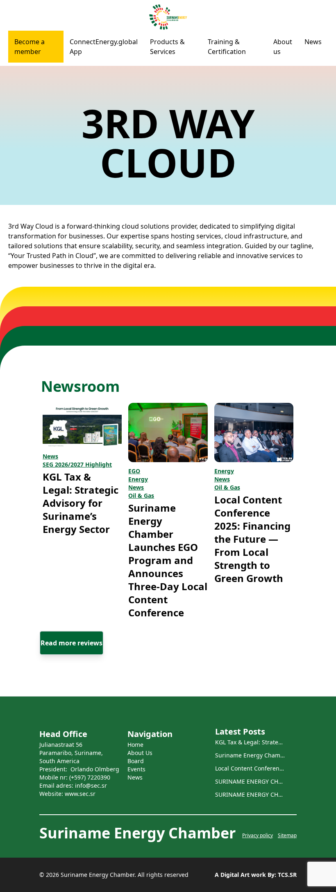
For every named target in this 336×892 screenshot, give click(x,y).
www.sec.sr (80, 794)
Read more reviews (71, 642)
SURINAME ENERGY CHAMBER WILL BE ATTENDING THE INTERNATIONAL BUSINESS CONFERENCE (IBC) (250, 794)
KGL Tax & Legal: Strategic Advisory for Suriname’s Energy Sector (80, 503)
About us (282, 46)
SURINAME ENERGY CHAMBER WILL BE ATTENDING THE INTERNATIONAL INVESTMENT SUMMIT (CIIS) (250, 781)
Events (136, 769)
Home (135, 744)
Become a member (29, 46)
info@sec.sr (91, 785)
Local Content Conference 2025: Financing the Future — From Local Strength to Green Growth (252, 539)
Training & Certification (227, 46)
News (313, 41)
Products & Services (167, 46)
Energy (138, 479)
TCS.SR (286, 875)
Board (135, 761)
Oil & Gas (141, 495)
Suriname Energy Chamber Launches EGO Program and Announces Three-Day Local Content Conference (167, 560)
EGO (134, 471)
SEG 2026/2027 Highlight (77, 464)
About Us (139, 753)
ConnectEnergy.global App (104, 46)
